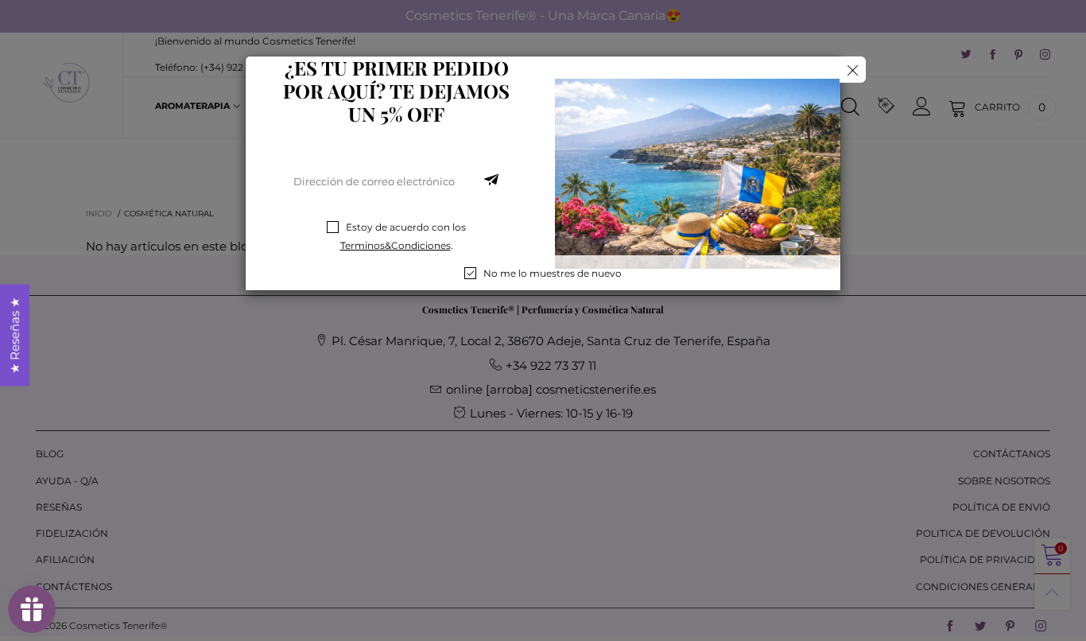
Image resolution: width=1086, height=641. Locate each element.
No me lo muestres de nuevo (552, 273)
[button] (491, 181)
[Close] (853, 69)
